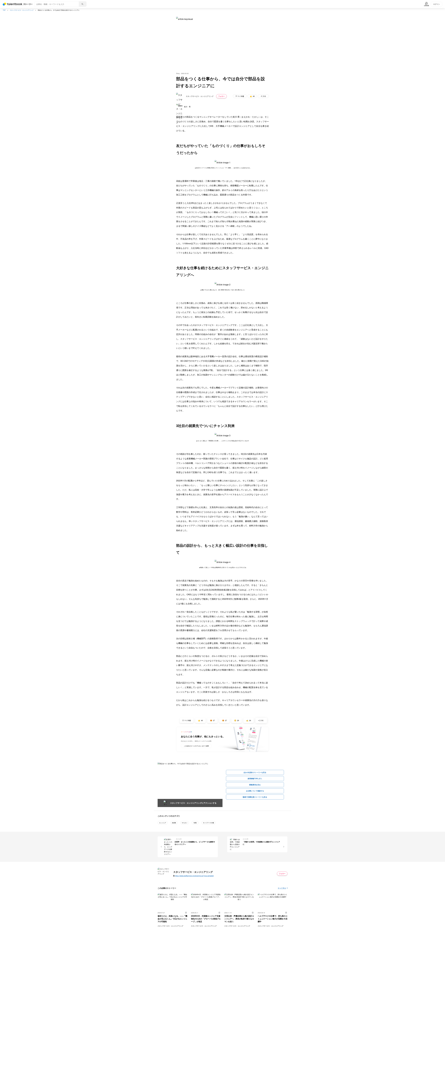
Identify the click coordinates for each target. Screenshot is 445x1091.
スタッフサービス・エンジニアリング (21, 10)
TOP (4, 10)
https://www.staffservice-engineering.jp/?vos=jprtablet (194, 876)
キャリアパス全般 (208, 823)
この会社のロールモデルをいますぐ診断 (196, 746)
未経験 (174, 823)
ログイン (436, 4)
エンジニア (162, 823)
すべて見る (282, 888)
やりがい (184, 823)
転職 (195, 823)
